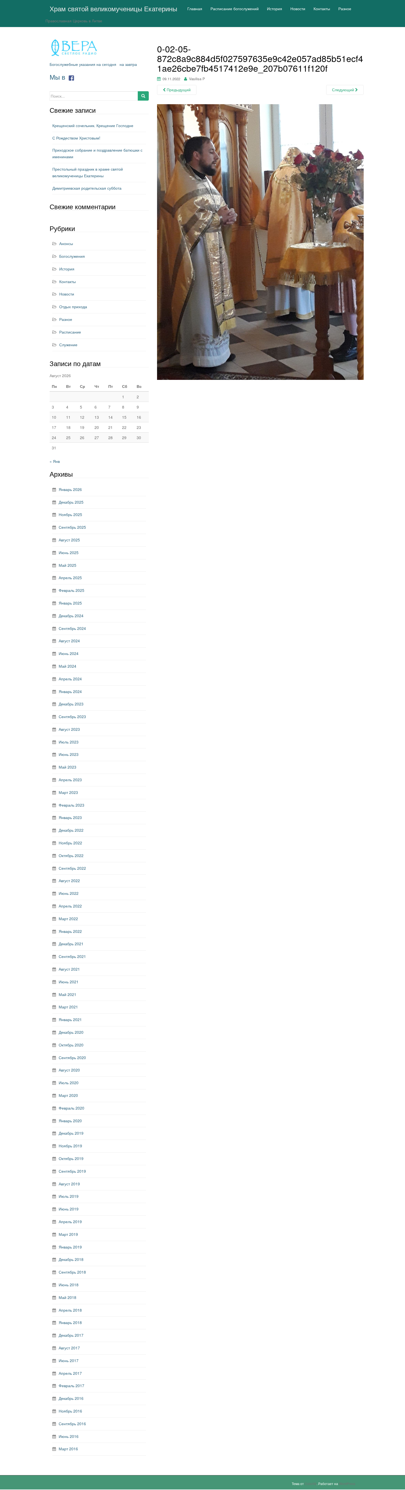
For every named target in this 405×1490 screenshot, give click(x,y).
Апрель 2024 (70, 678)
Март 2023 (68, 792)
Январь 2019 (70, 1247)
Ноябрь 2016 (70, 1411)
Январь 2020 (70, 1120)
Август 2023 (69, 729)
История (66, 269)
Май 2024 (67, 666)
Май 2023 (67, 767)
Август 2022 (69, 880)
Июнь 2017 (69, 1360)
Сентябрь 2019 (72, 1171)
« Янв (55, 461)
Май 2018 (67, 1297)
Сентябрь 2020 (72, 1057)
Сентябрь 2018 (72, 1272)
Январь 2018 (70, 1322)
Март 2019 (68, 1234)
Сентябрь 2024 (72, 628)
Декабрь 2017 (71, 1335)
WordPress (347, 1483)
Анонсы (66, 243)
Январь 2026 (70, 489)
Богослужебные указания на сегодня (83, 64)
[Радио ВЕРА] (74, 47)
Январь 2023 (70, 817)
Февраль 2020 (71, 1108)
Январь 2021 (70, 1019)
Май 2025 (67, 565)
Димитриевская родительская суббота (86, 188)
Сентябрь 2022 (72, 868)
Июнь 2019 (69, 1209)
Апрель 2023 (70, 779)
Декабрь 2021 (71, 943)
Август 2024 (69, 640)
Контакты (67, 281)
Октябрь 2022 (71, 855)
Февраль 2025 (71, 590)
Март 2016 (68, 1448)
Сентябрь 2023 (72, 716)
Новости (66, 294)
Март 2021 (68, 1007)
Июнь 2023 (69, 754)
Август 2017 (69, 1348)
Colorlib (311, 1483)
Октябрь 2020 (71, 1045)
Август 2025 (69, 540)
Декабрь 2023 (71, 704)
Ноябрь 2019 (70, 1145)
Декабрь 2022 (71, 830)
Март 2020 (68, 1095)
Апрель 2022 (70, 906)
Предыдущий (178, 89)
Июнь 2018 (69, 1284)
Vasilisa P (197, 78)
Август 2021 (69, 969)
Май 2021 (67, 994)
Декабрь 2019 (71, 1133)
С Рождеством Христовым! (76, 138)
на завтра (128, 64)
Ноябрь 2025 (70, 514)
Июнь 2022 (69, 893)
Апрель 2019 (70, 1221)
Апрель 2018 (70, 1310)
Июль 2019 (69, 1196)
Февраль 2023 (71, 805)
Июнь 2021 (69, 981)
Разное (65, 319)
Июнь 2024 (69, 653)
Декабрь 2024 (71, 615)
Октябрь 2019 (71, 1158)
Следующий (343, 89)
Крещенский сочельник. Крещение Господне (92, 125)
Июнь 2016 (69, 1436)
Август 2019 (69, 1183)
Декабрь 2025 (71, 502)
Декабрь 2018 (71, 1259)
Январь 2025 (70, 603)
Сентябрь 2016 (72, 1423)
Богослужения (72, 256)
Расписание (70, 332)
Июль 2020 (69, 1082)
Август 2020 (69, 1070)
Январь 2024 (70, 691)
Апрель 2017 (70, 1373)
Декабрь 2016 (71, 1398)
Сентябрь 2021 (72, 956)
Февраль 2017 (71, 1385)
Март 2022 (68, 918)
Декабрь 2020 (71, 1032)
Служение (68, 344)
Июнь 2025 (69, 552)
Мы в (58, 77)
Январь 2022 (70, 931)
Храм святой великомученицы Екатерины (113, 8)
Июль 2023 (69, 742)
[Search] (143, 96)
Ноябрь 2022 (70, 842)
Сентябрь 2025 (72, 527)
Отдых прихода (73, 306)
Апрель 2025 (70, 577)
